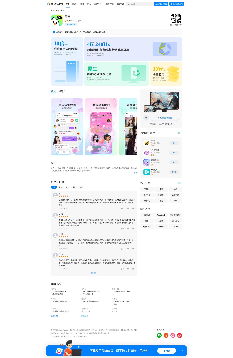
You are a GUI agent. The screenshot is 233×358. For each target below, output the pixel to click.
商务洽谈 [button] (80, 330)
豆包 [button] (161, 221)
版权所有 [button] (102, 330)
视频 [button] (161, 189)
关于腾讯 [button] (54, 330)
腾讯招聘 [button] (87, 330)
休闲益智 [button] (175, 195)
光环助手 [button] (147, 215)
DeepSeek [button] (161, 215)
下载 (175, 172)
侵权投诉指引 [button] (125, 330)
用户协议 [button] (134, 330)
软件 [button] (57, 10)
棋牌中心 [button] (147, 201)
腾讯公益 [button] (94, 330)
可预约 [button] (147, 189)
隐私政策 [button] (84, 316)
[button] (55, 3)
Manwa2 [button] (161, 227)
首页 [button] (52, 10)
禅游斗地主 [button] (147, 227)
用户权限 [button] (109, 330)
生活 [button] (161, 201)
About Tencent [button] (63, 330)
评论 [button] (61, 91)
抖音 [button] (147, 221)
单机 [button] (175, 189)
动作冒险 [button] (161, 195)
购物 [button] (175, 201)
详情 (174, 143)
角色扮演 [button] (147, 195)
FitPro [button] (175, 227)
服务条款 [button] (72, 330)
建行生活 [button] (175, 221)
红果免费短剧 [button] (175, 215)
